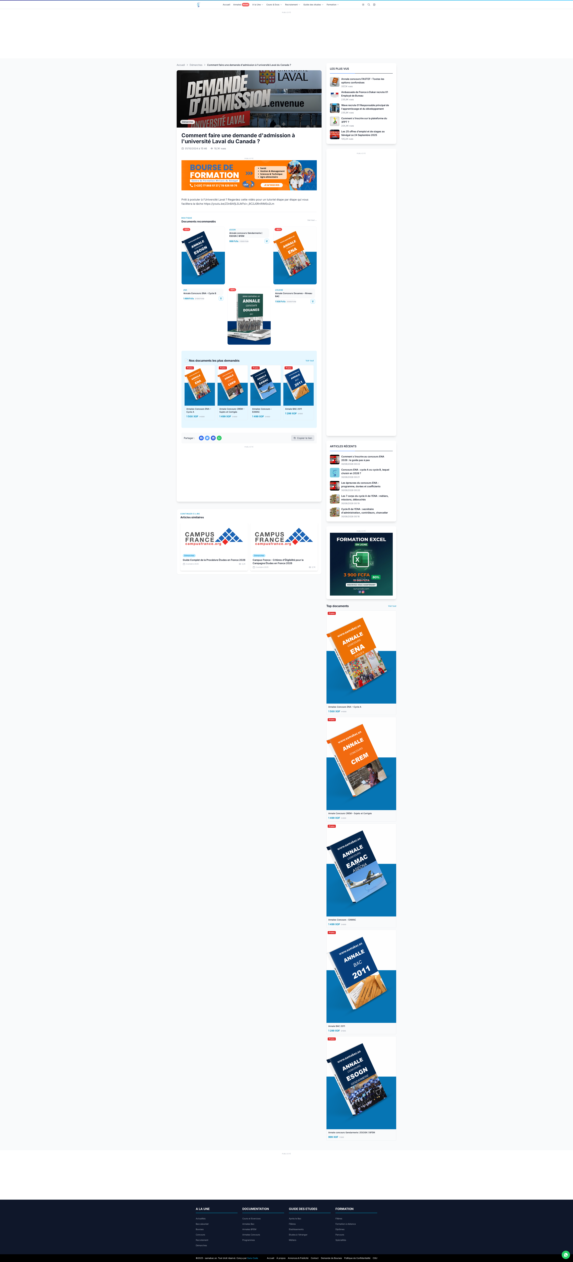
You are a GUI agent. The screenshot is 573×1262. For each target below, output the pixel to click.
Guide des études (312, 4)
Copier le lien (304, 438)
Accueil (226, 4)
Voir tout (310, 360)
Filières (292, 1224)
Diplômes (339, 1229)
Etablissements (296, 1229)
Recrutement (291, 4)
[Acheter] (267, 241)
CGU (375, 1258)
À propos (281, 1258)
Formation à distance (345, 1224)
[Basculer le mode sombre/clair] (363, 4)
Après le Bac (295, 1218)
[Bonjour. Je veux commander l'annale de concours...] (566, 1255)
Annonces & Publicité (298, 1258)
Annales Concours (251, 1234)
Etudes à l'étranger (298, 1234)
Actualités (200, 1218)
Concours (200, 1234)
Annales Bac (248, 1224)
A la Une (256, 4)
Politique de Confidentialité (357, 1258)
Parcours (339, 1234)
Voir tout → (312, 220)
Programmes (248, 1240)
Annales (240, 4)
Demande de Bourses (331, 1258)
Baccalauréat (202, 1224)
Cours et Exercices (251, 1218)
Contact (315, 1258)
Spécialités (340, 1240)
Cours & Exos (272, 4)
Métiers (292, 1240)
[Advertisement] (286, 35)
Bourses (200, 1229)
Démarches (196, 64)
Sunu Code (252, 1258)
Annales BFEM (249, 1229)
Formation (331, 4)
